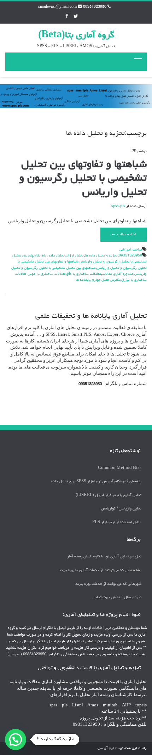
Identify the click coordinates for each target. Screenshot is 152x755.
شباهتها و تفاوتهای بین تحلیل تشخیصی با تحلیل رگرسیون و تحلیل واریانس (83, 179)
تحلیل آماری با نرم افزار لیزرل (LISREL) (108, 495)
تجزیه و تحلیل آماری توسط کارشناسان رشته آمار (104, 556)
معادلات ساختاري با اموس (47, 274)
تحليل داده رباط (53, 256)
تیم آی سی (106, 748)
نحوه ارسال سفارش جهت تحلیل (117, 597)
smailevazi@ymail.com (57, 7)
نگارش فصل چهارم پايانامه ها (98, 280)
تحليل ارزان (75, 256)
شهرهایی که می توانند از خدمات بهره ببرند (108, 584)
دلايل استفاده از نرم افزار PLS (116, 522)
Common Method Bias (119, 468)
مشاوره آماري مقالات (117, 274)
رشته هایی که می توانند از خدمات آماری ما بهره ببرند (100, 570)
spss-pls (118, 206)
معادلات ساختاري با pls (84, 274)
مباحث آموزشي (130, 250)
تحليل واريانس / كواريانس (121, 508)
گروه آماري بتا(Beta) (76, 35)
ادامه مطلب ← (123, 234)
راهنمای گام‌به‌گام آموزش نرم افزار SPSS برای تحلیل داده (96, 481)
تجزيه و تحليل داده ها (101, 256)
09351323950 (130, 256)
